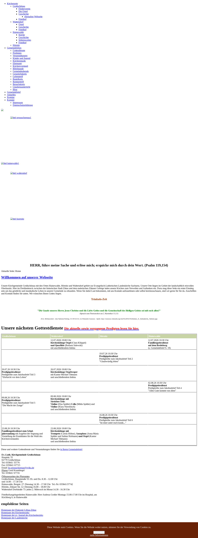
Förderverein (24, 9)
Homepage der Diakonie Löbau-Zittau (18, 510)
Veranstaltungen (20, 55)
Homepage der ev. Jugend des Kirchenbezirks (22, 515)
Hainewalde (18, 32)
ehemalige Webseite (33, 16)
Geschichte (24, 14)
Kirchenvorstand (20, 66)
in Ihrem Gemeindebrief (71, 449)
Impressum (18, 102)
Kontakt (10, 100)
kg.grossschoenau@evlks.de (21, 468)
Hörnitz (16, 45)
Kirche (22, 35)
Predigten (17, 53)
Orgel (21, 24)
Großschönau (19, 6)
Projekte (10, 97)
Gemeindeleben (14, 48)
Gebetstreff (18, 76)
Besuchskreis (19, 84)
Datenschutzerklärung (23, 105)
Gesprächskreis (20, 74)
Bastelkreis (18, 79)
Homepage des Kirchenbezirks (15, 512)
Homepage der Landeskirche (14, 518)
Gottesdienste (19, 50)
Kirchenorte (12, 3)
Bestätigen (99, 532)
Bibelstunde (18, 68)
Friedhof (22, 19)
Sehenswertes (25, 40)
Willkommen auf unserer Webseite (27, 277)
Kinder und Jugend (21, 58)
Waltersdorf (18, 22)
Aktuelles (11, 94)
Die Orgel (23, 11)
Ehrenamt (17, 63)
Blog (15, 89)
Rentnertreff (18, 81)
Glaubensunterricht (21, 87)
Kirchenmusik (19, 61)
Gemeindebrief (14, 92)
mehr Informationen (99, 535)
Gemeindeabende (21, 71)
